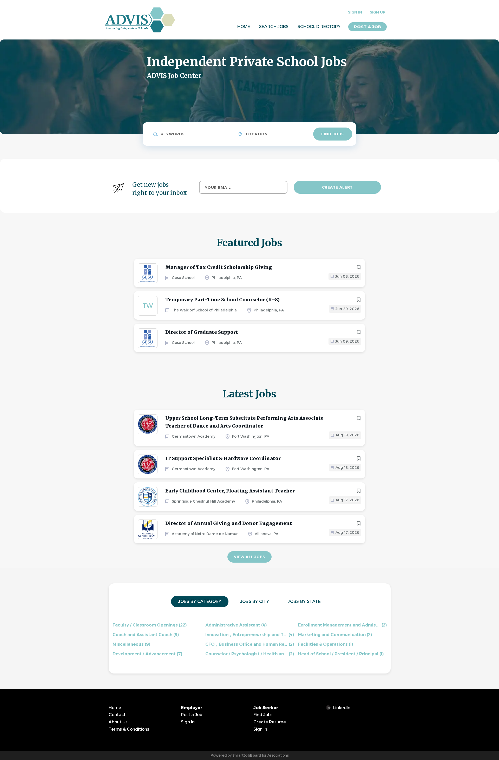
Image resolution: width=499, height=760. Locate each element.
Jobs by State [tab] (304, 601)
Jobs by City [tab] (254, 601)
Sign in (355, 12)
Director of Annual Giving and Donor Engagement (228, 523)
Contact (117, 714)
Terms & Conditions (129, 729)
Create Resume (269, 721)
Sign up (377, 12)
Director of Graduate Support (201, 332)
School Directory (319, 26)
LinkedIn (341, 707)
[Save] (358, 267)
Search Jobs (273, 26)
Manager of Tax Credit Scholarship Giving (218, 267)
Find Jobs (332, 134)
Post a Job (367, 26)
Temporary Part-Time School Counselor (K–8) (222, 300)
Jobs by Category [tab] (199, 601)
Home (243, 26)
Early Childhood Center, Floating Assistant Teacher (230, 491)
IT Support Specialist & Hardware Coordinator (223, 458)
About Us (118, 721)
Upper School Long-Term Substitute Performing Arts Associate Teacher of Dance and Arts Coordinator (244, 422)
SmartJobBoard (246, 755)
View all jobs (249, 557)
